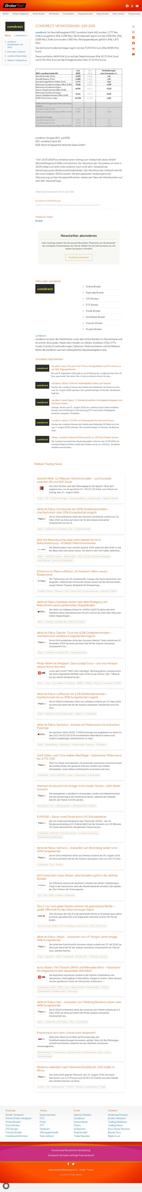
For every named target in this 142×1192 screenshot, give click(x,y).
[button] (127, 6)
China (66, 987)
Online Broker (39, 13)
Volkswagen (72, 991)
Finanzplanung (59, 1052)
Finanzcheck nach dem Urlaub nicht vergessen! (66, 1033)
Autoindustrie (43, 987)
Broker (6, 13)
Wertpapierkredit (49, 1132)
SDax (72, 1022)
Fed (66, 591)
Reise (100, 1052)
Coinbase (49, 622)
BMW (53, 987)
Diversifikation (58, 683)
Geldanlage (70, 926)
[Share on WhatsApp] (133, 32)
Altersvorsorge (44, 926)
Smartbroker (81, 1132)
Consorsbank (81, 1122)
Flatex (77, 1125)
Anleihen (41, 591)
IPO (46, 498)
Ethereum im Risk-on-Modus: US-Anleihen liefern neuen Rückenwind (72, 573)
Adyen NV (49, 956)
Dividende (70, 683)
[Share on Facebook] (133, 43)
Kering (97, 683)
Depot (55, 926)
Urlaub (107, 1052)
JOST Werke (62, 1022)
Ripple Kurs (114, 1136)
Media (82, 1169)
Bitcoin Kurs (114, 1132)
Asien (47, 683)
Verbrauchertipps (45, 1056)
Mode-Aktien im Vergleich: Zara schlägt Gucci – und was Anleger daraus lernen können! (77, 665)
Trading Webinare (117, 1122)
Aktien (40, 498)
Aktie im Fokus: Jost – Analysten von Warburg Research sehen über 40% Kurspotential (79, 1003)
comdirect (40, 32)
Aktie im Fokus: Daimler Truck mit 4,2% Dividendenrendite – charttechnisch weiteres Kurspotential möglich (74, 634)
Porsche (105, 987)
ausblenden (21, 35)
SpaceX (106, 498)
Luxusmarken (107, 683)
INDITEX (80, 683)
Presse (90, 1169)
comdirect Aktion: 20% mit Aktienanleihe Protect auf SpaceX (81, 383)
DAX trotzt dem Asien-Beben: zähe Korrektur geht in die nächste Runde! (77, 877)
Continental (62, 529)
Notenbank (69, 895)
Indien (70, 775)
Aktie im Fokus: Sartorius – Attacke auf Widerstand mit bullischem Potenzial (78, 726)
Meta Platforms (44, 560)
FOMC (51, 895)
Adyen (40, 956)
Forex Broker (68, 13)
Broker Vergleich (15, 1114)
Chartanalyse (64, 744)
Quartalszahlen (94, 498)
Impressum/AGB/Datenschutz (63, 1169)
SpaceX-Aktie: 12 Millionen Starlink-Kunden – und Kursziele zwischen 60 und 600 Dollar (74, 480)
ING (91, 926)
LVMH (117, 683)
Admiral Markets (82, 1114)
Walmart (91, 806)
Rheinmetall (68, 560)
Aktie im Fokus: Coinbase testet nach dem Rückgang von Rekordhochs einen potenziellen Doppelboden (72, 603)
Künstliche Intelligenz (59, 498)
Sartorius (90, 744)
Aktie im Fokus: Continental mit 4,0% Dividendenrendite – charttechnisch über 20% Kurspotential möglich (73, 510)
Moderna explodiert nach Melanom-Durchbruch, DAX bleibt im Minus (76, 1068)
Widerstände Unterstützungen (50, 837)
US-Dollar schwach (68, 833)
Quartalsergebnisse (78, 498)
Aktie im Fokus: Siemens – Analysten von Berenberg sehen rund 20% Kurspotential (77, 849)
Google (87, 556)
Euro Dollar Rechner (119, 1129)
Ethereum (59, 591)
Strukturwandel (59, 991)
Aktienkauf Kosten (118, 1114)
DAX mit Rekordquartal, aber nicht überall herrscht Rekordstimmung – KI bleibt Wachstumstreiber (69, 541)
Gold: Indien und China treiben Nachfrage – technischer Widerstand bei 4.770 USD (79, 757)
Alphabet (49, 556)
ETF (61, 926)
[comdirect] (15, 26)
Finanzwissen (134, 13)
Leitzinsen (105, 591)
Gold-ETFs (61, 775)
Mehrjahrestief (78, 744)
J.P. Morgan (93, 956)
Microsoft (56, 560)
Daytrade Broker (85, 13)
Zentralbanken (94, 775)
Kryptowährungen (91, 591)
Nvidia (113, 591)
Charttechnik (50, 529)
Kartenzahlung (90, 1052)
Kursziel (103, 956)
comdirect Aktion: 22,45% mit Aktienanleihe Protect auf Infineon (82, 420)
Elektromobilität (77, 987)
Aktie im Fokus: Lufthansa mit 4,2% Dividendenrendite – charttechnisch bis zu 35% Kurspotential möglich (72, 695)
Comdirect (79, 1118)
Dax (71, 529)
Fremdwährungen (74, 1052)
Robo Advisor (119, 13)
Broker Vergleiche (21, 13)
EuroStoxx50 (81, 956)
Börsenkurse (43, 806)
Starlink (115, 498)
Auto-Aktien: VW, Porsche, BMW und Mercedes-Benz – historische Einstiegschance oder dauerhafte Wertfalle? (78, 969)
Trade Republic (82, 1136)
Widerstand (101, 744)
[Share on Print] (133, 49)
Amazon (58, 556)
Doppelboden (61, 622)
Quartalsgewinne (63, 806)
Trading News (115, 1125)
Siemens (59, 864)
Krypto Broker (103, 13)
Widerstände (90, 714)
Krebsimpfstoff (58, 1087)
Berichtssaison (70, 556)
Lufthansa (79, 714)
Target (102, 1087)
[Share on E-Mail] (133, 54)
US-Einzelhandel (79, 806)
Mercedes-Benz (92, 987)
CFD (42, 1118)
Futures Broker (14, 1132)
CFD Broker (54, 13)
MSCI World (101, 926)
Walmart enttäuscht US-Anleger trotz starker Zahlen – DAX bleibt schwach (78, 787)
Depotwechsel (47, 1114)
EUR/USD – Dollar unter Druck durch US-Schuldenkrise (71, 817)
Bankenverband (44, 1052)
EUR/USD (54, 833)
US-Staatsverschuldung (88, 833)
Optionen (45, 1129)
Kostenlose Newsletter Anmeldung (71, 1150)
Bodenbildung (51, 744)
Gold (52, 775)
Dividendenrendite (82, 529)
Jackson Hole (76, 591)
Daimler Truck (63, 652)
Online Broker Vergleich (18, 1118)
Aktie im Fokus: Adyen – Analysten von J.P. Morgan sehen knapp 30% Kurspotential (77, 938)
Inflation (89, 683)
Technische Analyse (77, 622)
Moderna (70, 1087)
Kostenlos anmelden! (79, 257)
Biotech (41, 1087)
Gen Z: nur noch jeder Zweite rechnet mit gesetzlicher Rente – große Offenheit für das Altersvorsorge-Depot (75, 907)
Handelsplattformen (17, 1136)
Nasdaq (79, 1087)
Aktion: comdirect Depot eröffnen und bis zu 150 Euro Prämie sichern (84, 437)
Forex (43, 1122)
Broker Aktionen (117, 1118)
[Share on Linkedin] (133, 38)
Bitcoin (50, 591)
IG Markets (80, 1129)
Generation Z (83, 926)
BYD (60, 987)
